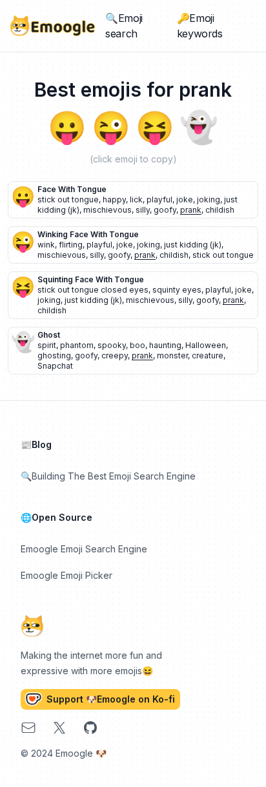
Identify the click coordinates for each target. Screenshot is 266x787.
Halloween (205, 345)
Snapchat (55, 366)
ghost (48, 335)
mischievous (107, 210)
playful (159, 199)
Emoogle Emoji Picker (66, 575)
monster (172, 355)
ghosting (54, 355)
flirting (71, 244)
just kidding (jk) (192, 244)
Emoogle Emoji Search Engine (84, 548)
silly (143, 210)
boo (137, 345)
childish (219, 210)
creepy (114, 355)
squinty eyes (176, 290)
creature (207, 355)
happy (114, 199)
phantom (77, 345)
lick (136, 199)
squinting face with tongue (90, 279)
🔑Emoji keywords (200, 26)
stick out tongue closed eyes (92, 290)
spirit (46, 345)
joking (208, 199)
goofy (165, 210)
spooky (111, 345)
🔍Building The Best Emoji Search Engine (108, 476)
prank (190, 210)
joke (184, 199)
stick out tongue (68, 199)
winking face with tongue (88, 234)
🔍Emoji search (124, 26)
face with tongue (72, 189)
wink (46, 244)
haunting (165, 345)
